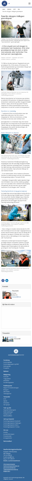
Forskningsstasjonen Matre (10, 425)
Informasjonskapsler (9, 464)
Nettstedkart (7, 441)
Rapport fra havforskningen (11, 387)
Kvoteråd (5, 376)
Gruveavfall (17, 338)
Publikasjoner (7, 386)
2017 (14, 9)
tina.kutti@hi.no (16, 297)
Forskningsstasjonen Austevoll (11, 421)
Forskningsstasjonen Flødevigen (12, 423)
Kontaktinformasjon (8, 434)
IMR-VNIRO (6, 391)
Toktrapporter (7, 393)
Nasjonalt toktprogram (9, 410)
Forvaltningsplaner (8, 382)
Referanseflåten (7, 415)
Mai (19, 9)
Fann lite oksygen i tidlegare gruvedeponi (12, 11)
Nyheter (9, 9)
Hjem (3, 9)
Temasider (6, 397)
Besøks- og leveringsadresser (11, 460)
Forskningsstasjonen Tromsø (11, 427)
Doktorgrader (7, 366)
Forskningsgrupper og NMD (11, 364)
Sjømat (5, 401)
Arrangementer (7, 438)
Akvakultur (6, 380)
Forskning (6, 360)
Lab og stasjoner (8, 419)
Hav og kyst (6, 404)
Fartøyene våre (7, 414)
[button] (29, 3)
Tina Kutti (15, 291)
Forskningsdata (7, 362)
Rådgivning (6, 374)
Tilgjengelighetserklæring (10, 469)
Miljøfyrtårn (6, 471)
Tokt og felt (7, 408)
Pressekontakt (7, 436)
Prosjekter (6, 368)
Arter (4, 399)
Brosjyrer (6, 389)
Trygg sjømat (7, 378)
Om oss (5, 430)
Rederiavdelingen (8, 412)
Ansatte (5, 432)
